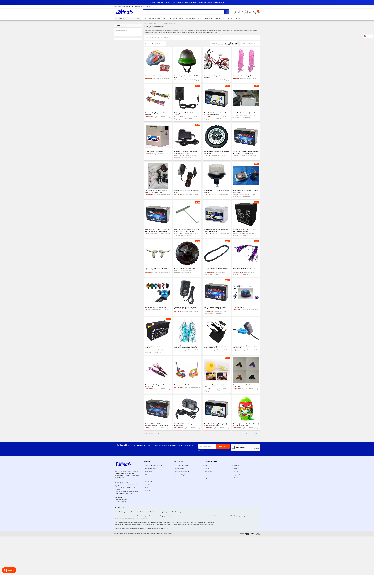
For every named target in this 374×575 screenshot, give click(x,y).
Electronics (178, 478)
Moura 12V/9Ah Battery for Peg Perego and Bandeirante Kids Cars (215, 424)
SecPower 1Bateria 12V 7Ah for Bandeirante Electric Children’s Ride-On (157, 424)
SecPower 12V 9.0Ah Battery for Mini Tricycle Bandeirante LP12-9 (215, 308)
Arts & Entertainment (182, 465)
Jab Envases (208, 472)
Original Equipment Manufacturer (244, 475)
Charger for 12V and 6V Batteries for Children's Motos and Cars (156, 191)
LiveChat (118, 499)
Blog (238, 18)
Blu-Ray (207, 468)
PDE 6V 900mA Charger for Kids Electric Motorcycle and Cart (216, 347)
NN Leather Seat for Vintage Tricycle (244, 113)
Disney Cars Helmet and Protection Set (157, 76)
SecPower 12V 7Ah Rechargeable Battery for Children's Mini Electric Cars (245, 152)
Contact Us (219, 18)
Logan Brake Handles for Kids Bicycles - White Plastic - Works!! (157, 269)
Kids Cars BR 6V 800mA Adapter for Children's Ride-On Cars (185, 152)
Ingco (206, 478)
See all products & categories (155, 18)
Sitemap (147, 490)
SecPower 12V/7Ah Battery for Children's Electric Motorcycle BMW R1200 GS (157, 230)
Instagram (166, 522)
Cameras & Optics (181, 475)
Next (256, 433)
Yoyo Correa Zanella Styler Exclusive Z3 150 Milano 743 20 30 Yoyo (216, 269)
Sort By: (147, 43)
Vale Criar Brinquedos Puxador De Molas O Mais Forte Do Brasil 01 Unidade (186, 230)
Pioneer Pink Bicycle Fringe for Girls (244, 76)
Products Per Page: (247, 43)
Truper (236, 472)
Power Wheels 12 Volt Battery (154, 152)
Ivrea (206, 475)
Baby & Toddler (179, 468)
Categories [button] (120, 18)
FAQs (199, 18)
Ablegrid (236, 465)
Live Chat (230, 18)
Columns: (214, 43)
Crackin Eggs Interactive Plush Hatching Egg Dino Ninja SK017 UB (246, 424)
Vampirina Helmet (238, 307)
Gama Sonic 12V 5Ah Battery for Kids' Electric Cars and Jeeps (244, 230)
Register (248, 13)
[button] (127, 464)
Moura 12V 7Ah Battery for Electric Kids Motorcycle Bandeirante (216, 113)
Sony (235, 468)
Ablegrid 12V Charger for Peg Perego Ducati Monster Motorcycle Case (185, 308)
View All (236, 478)
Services (207, 18)
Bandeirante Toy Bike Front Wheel (184, 268)
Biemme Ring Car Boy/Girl (182, 385)
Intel (206, 465)
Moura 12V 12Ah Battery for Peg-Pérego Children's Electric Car (216, 230)
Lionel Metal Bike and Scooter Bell (155, 307)
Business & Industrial (182, 472)
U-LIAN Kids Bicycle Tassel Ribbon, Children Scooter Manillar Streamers (185, 347)
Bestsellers (190, 18)
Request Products (176, 18)
